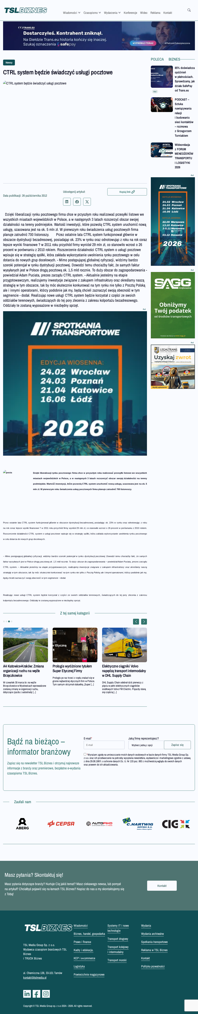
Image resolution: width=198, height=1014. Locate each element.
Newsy (9, 62)
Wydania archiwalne (152, 933)
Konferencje (130, 12)
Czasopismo (91, 12)
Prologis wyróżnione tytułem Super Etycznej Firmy (72, 668)
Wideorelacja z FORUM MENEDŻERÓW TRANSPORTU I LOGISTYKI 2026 (184, 155)
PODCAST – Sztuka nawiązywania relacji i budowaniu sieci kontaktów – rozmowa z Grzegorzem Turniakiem (184, 117)
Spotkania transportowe (154, 942)
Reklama (155, 12)
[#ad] (99, 35)
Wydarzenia (110, 12)
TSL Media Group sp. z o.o (48, 1006)
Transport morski (117, 960)
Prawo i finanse (82, 942)
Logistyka (79, 966)
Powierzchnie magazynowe (89, 974)
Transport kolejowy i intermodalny (118, 949)
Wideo (143, 12)
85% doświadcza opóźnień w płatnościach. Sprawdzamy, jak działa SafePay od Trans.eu (185, 79)
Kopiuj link (125, 192)
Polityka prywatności (153, 966)
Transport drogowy (118, 939)
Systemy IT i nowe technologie (118, 928)
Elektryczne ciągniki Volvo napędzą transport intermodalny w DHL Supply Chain (124, 670)
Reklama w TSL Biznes (154, 950)
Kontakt (167, 12)
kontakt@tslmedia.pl (34, 977)
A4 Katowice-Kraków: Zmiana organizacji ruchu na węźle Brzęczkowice (23, 670)
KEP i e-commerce (84, 958)
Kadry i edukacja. (83, 950)
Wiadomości (70, 12)
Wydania (146, 925)
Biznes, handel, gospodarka (89, 933)
